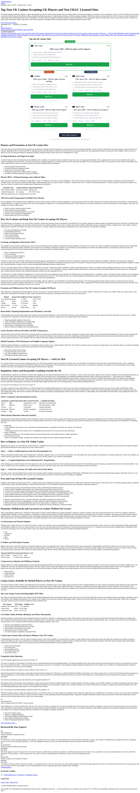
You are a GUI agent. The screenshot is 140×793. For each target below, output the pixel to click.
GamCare (20, 775)
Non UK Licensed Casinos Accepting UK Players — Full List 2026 (96, 33)
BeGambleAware (10, 775)
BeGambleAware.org (86, 139)
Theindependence (6, 1)
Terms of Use (14, 782)
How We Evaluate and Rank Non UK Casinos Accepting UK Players (53, 33)
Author (3, 3)
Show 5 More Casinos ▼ (70, 135)
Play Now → (70, 64)
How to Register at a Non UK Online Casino (31, 35)
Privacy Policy (5, 782)
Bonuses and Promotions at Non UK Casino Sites (16, 33)
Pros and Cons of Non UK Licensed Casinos (59, 35)
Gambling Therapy (31, 775)
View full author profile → (9, 723)
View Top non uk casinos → (9, 23)
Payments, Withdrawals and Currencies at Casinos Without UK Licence (95, 35)
